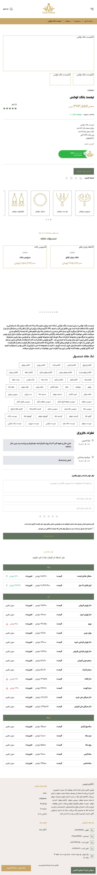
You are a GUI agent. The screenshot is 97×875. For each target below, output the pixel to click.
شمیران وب (42, 865)
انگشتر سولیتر (13, 372)
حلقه (66, 387)
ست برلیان (28, 394)
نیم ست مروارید (33, 423)
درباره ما (43, 808)
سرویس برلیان (13, 394)
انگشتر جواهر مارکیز (46, 372)
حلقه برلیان (39, 387)
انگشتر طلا (87, 380)
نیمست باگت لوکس (14, 423)
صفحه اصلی (88, 21)
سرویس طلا (87, 409)
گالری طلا (88, 416)
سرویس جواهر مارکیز (44, 402)
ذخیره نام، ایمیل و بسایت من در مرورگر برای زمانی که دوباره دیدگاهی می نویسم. (65, 529)
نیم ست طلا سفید (69, 423)
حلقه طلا (11, 387)
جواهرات (67, 21)
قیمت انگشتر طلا (35, 409)
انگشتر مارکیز (59, 380)
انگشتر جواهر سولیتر (65, 372)
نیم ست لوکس (51, 423)
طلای (65, 328)
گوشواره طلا (28, 416)
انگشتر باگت (56, 365)
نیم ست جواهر (86, 423)
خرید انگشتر (73, 394)
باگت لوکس (30, 380)
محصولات (77, 21)
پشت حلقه (16, 380)
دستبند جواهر (57, 394)
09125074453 (76, 836)
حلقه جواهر (25, 387)
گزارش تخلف (89, 144)
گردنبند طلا (58, 416)
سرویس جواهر (86, 402)
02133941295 (75, 842)
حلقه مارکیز (87, 394)
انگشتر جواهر (26, 365)
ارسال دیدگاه (49, 536)
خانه (45, 793)
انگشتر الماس (71, 365)
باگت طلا (44, 380)
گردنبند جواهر (73, 416)
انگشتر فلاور (74, 380)
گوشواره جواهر (43, 416)
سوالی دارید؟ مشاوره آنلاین (83, 870)
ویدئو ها (43, 803)
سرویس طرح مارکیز (23, 402)
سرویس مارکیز (52, 409)
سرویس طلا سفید (70, 409)
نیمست (70, 325)
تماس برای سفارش (83, 171)
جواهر (89, 387)
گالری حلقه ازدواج (17, 409)
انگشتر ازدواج (87, 365)
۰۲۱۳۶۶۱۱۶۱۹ (76, 848)
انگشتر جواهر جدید (85, 372)
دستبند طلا (42, 394)
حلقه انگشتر (54, 387)
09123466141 (79, 830)
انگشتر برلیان (41, 365)
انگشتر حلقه (29, 372)
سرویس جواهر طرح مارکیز (66, 402)
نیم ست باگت (12, 416)
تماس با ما (42, 814)
